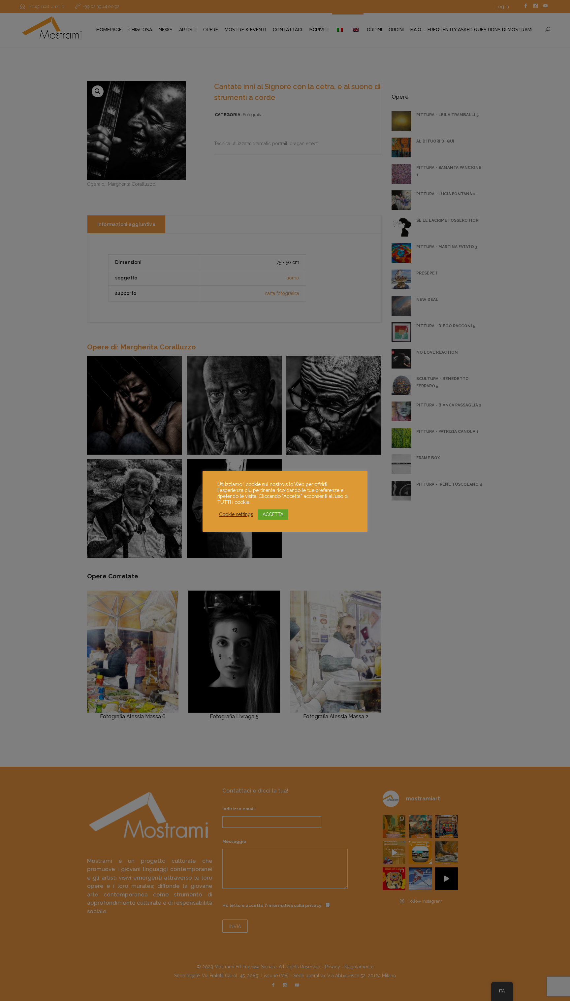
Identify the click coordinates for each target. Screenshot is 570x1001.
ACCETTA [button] (273, 514)
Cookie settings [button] (236, 514)
